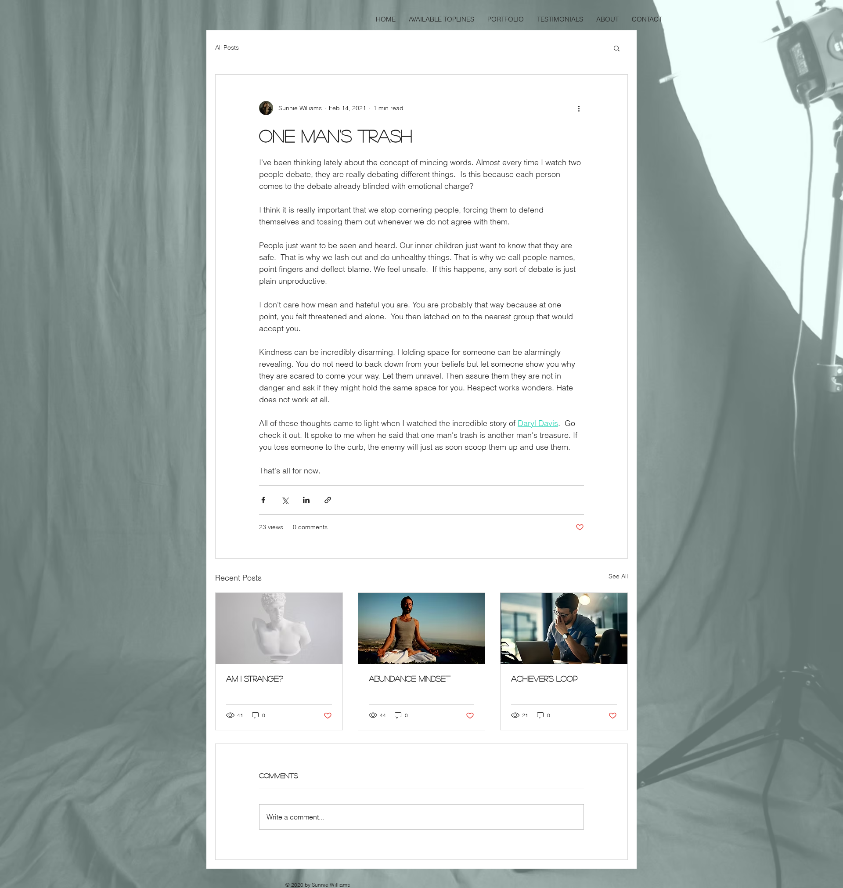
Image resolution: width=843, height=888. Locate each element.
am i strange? (254, 678)
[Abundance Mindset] (421, 628)
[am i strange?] (279, 628)
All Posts (227, 47)
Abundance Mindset (409, 678)
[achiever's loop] (564, 628)
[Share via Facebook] (263, 500)
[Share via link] (328, 500)
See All (618, 576)
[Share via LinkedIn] (306, 500)
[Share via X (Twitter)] (285, 500)
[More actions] (578, 108)
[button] (616, 47)
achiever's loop (544, 678)
